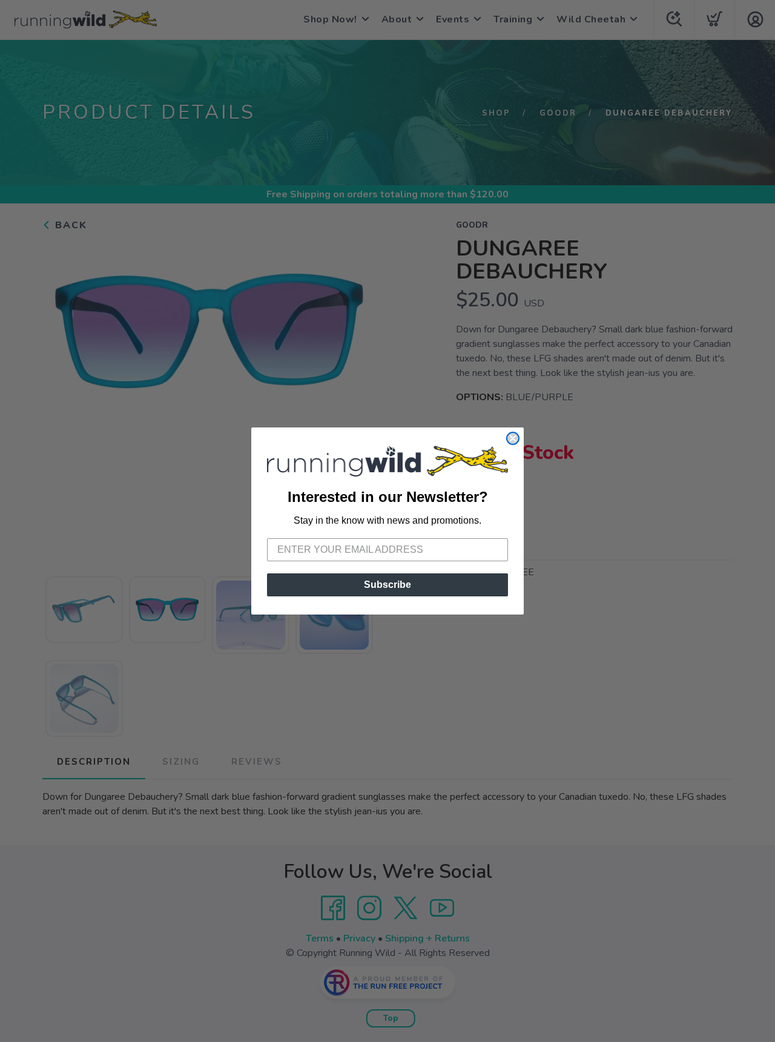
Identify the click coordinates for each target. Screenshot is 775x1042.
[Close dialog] (513, 438)
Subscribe (387, 584)
